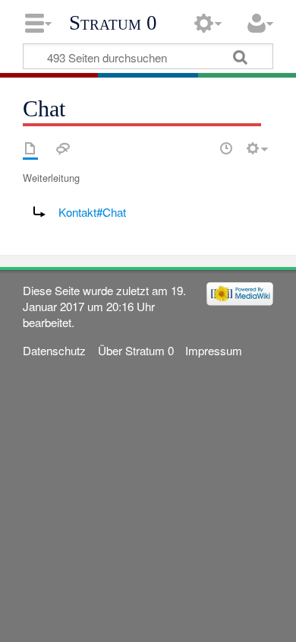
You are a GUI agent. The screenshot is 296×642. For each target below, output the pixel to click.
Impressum (213, 350)
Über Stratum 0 (136, 350)
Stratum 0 (113, 22)
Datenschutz (54, 350)
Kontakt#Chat (92, 212)
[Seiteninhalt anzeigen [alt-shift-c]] (30, 148)
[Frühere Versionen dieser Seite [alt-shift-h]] (226, 148)
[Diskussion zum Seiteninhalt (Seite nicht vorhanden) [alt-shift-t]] (63, 148)
